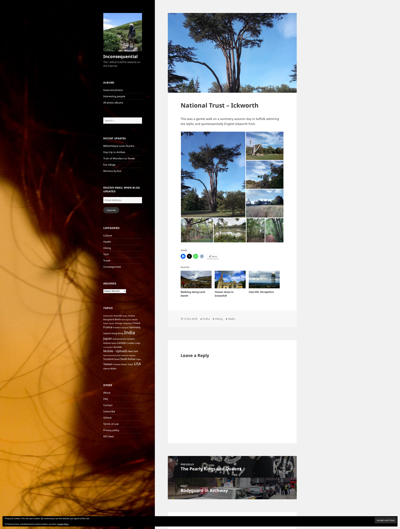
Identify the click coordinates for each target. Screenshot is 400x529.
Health (107, 241)
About (106, 392)
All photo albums (113, 102)
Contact (107, 405)
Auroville (118, 315)
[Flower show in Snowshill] (230, 279)
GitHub (107, 417)
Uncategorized (112, 266)
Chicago (118, 323)
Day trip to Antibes (114, 152)
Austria (131, 315)
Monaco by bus (112, 171)
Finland (136, 323)
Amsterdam (108, 316)
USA (137, 363)
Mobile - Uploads (115, 351)
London (122, 343)
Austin (125, 316)
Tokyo (130, 364)
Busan (111, 323)
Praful (206, 319)
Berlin (118, 319)
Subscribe (111, 210)
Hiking (107, 248)
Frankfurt (117, 327)
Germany (134, 327)
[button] (213, 174)
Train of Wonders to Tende (119, 158)
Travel (106, 260)
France (107, 327)
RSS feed (108, 436)
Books (135, 319)
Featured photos (113, 90)
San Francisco (122, 355)
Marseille (117, 347)
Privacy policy (111, 430)
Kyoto (113, 343)
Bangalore (108, 319)
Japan (107, 338)
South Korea (127, 359)
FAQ (105, 399)
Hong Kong (117, 333)
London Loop (133, 343)
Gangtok (125, 327)
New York (133, 351)
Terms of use (111, 424)
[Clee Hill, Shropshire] (264, 279)
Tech (106, 254)
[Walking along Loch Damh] (196, 279)
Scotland (108, 359)
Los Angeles (108, 347)
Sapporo (132, 355)
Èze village (109, 164)
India (129, 332)
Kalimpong (117, 339)
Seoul (117, 359)
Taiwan (107, 364)
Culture (107, 235)
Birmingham (127, 320)
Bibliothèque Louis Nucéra (118, 146)
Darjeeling (127, 323)
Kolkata (107, 343)
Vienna (106, 368)
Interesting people (114, 96)
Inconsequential (120, 56)
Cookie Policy (63, 524)
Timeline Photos (120, 364)
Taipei (138, 359)
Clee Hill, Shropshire (261, 292)
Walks (113, 368)
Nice (105, 355)
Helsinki (107, 333)
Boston (106, 323)
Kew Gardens (128, 339)
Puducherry (112, 355)
